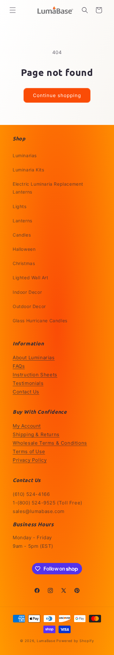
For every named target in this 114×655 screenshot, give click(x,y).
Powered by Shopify (75, 641)
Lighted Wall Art (30, 277)
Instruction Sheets (35, 375)
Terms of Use (29, 451)
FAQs (19, 366)
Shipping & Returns (36, 434)
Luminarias (25, 155)
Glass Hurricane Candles (40, 320)
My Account (27, 426)
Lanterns (22, 220)
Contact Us (26, 392)
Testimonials (28, 383)
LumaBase (46, 641)
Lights (20, 206)
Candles (22, 235)
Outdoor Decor (29, 306)
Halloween (24, 249)
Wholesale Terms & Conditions (50, 443)
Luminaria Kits (28, 169)
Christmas (24, 263)
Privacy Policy (30, 460)
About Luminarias (34, 358)
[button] (13, 10)
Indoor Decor (27, 292)
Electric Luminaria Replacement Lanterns (48, 188)
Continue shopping (57, 95)
